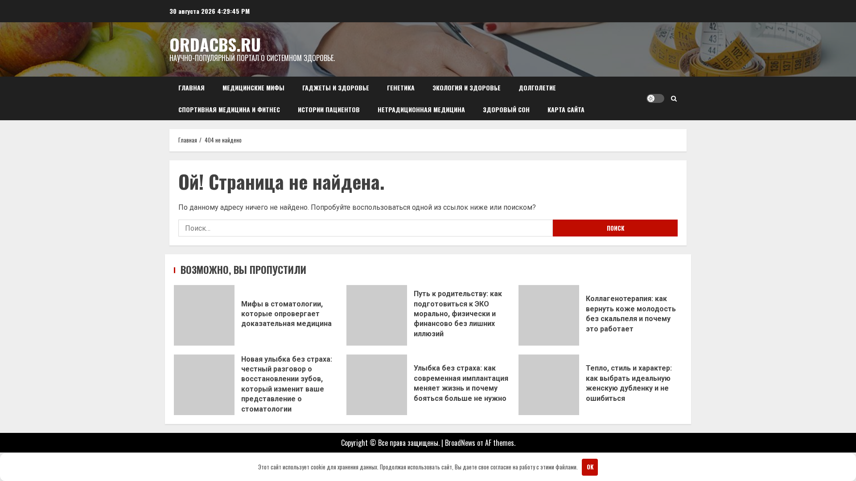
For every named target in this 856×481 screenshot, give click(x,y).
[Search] (674, 98)
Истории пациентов (329, 109)
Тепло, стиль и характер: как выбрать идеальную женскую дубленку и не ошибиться (549, 385)
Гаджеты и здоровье (335, 87)
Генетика (401, 87)
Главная (191, 87)
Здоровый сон (506, 109)
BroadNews (460, 442)
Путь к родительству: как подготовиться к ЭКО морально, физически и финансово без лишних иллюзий (376, 315)
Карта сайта (565, 109)
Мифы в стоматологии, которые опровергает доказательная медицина (204, 315)
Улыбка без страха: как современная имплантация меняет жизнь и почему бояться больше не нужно (376, 385)
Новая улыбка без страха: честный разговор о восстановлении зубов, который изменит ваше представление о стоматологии (204, 385)
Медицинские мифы (253, 87)
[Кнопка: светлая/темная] (655, 98)
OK (590, 466)
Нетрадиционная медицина (421, 109)
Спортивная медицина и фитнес (229, 109)
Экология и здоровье (466, 87)
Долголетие (537, 87)
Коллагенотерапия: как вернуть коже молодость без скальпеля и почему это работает (549, 315)
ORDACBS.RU (215, 44)
